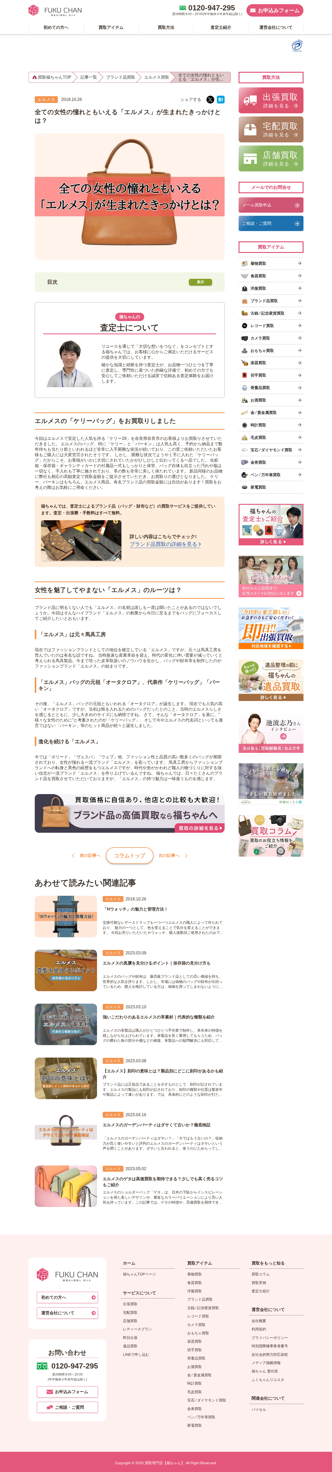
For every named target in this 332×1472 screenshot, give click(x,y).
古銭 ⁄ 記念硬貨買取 (203, 1308)
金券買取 (194, 1409)
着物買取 (194, 1274)
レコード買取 (198, 1316)
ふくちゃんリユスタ (268, 1380)
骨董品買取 (196, 1358)
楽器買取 (194, 1341)
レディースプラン (137, 1329)
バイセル (259, 1409)
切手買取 (194, 1350)
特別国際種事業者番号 (270, 1346)
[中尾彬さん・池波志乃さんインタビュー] (271, 732)
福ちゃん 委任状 (265, 1371)
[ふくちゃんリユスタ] (271, 784)
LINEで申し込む (136, 1354)
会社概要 (259, 1321)
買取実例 (259, 1283)
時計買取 (194, 1383)
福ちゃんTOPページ (139, 1274)
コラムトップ (129, 855)
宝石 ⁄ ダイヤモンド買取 (206, 1400)
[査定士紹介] (271, 524)
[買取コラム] (271, 836)
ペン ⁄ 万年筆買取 (201, 1417)
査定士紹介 (261, 1291)
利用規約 (259, 1329)
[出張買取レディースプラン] (271, 576)
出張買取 (130, 1304)
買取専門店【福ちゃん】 (164, 1463)
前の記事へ (90, 855)
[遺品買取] (271, 680)
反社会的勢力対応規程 (270, 1354)
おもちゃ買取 (198, 1333)
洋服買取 (194, 1291)
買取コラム (261, 1274)
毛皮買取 (194, 1392)
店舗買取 (130, 1321)
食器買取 (194, 1283)
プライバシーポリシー (270, 1338)
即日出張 (130, 1338)
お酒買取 (194, 1367)
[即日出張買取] (271, 628)
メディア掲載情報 (266, 1363)
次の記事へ (169, 855)
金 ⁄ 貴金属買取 (199, 1375)
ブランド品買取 (200, 1299)
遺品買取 (130, 1346)
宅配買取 (130, 1312)
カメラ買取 (196, 1325)
